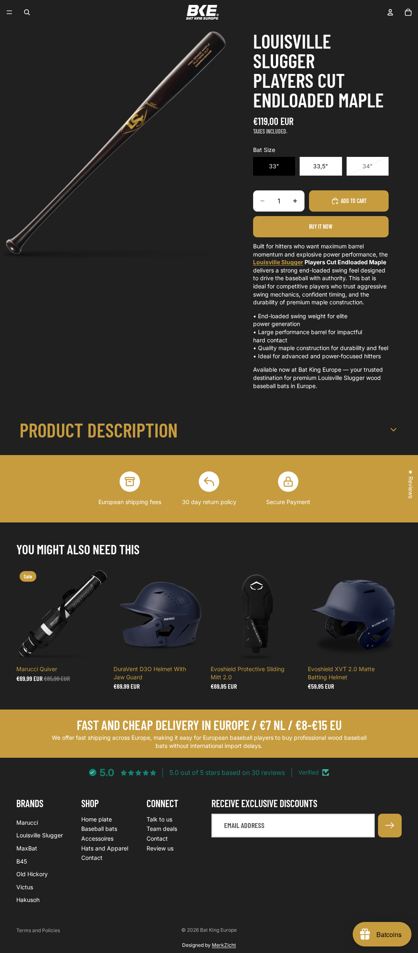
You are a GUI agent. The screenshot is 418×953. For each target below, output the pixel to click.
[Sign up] (390, 825)
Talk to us (159, 819)
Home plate (96, 819)
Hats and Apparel (104, 848)
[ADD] (97, 649)
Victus (24, 887)
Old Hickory (32, 874)
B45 (21, 861)
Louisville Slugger (278, 262)
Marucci (27, 822)
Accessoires (97, 838)
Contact (91, 858)
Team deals (162, 829)
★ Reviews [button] (410, 483)
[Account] (390, 12)
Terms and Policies (38, 930)
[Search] (27, 12)
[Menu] (9, 12)
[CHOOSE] (194, 649)
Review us (160, 848)
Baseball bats (99, 829)
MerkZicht (224, 945)
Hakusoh (28, 900)
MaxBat (26, 848)
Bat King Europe (218, 930)
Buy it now (320, 226)
